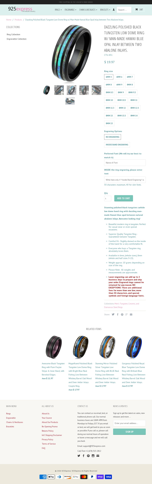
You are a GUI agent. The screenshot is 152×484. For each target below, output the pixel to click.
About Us (45, 413)
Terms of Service (49, 444)
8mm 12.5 (134, 108)
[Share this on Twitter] (112, 314)
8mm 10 (109, 100)
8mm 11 (133, 100)
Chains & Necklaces (88, 9)
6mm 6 (119, 77)
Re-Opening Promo (50, 426)
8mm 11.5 (110, 108)
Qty (106, 193)
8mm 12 (122, 108)
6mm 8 (109, 84)
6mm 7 (130, 77)
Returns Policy (47, 431)
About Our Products (50, 422)
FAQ (43, 448)
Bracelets (105, 9)
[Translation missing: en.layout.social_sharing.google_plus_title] (126, 314)
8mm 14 (133, 115)
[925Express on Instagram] (93, 455)
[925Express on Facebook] (83, 455)
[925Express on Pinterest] (88, 455)
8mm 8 (130, 84)
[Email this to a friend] (130, 314)
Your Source (47, 418)
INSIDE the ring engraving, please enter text (123, 171)
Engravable (70, 9)
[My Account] (114, 10)
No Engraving (112, 137)
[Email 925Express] (97, 455)
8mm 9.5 (132, 92)
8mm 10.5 (121, 100)
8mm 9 (121, 92)
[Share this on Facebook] (117, 314)
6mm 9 (119, 84)
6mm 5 (109, 77)
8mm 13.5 (121, 115)
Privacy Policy (47, 439)
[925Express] (22, 10)
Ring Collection (13, 34)
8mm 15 (109, 123)
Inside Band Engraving (117, 144)
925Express (66, 471)
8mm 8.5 (109, 92)
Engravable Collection (16, 39)
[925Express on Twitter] (78, 455)
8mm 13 (109, 115)
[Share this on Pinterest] (121, 314)
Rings (58, 9)
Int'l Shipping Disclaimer (52, 435)
